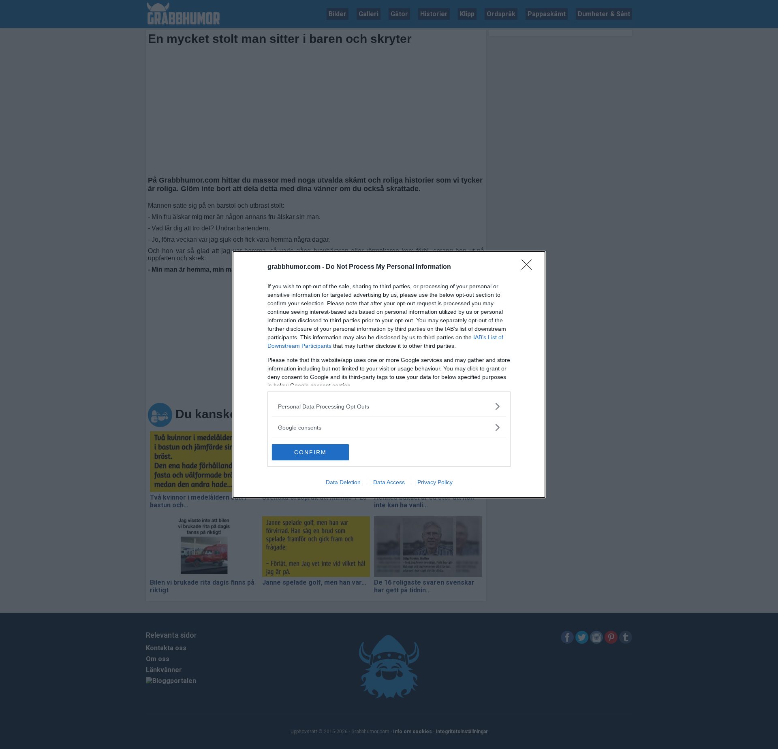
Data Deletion (343, 482)
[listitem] (389, 406)
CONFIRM (310, 452)
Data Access (389, 482)
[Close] (529, 267)
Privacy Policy (435, 482)
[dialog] (389, 374)
